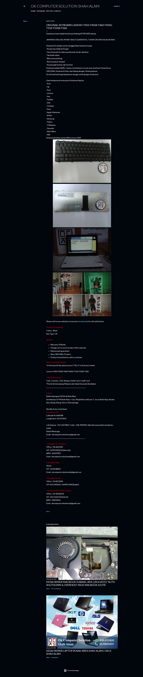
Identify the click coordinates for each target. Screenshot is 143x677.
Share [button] (25, 21)
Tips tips (49, 11)
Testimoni (40, 11)
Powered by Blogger (73, 670)
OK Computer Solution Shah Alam (65, 6)
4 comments (54, 657)
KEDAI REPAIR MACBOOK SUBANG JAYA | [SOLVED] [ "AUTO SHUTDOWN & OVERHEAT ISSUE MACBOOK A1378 (80, 583)
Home (33, 11)
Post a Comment (56, 588)
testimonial (83, 321)
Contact (57, 11)
